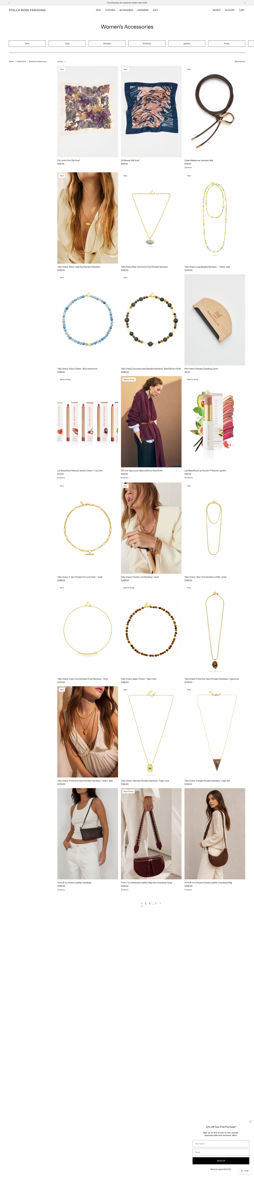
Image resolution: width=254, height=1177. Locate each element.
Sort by (60, 61)
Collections (21, 61)
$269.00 (125, 372)
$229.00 (188, 886)
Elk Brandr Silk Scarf (130, 160)
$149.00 (61, 372)
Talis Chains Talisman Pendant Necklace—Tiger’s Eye (145, 781)
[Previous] (9, 2)
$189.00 (124, 682)
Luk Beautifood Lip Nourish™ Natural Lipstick (205, 471)
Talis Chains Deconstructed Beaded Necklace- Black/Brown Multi (151, 369)
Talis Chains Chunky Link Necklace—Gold (140, 577)
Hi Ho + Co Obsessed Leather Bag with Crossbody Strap (146, 883)
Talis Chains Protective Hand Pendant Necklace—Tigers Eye (211, 679)
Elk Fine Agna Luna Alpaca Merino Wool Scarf (142, 471)
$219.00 (188, 784)
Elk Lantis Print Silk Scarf (68, 160)
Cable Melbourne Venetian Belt (198, 160)
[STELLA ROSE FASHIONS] (27, 10)
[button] (155, 10)
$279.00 (188, 270)
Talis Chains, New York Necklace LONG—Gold (205, 577)
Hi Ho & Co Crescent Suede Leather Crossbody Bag (208, 883)
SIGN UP (221, 1161)
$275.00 (61, 682)
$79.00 (187, 164)
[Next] (244, 2)
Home (11, 61)
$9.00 (187, 372)
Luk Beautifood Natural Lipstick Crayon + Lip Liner (80, 471)
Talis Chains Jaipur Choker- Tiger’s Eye (138, 679)
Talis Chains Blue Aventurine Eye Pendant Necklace (144, 267)
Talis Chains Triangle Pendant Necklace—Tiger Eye (207, 781)
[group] (127, 3)
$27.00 (60, 474)
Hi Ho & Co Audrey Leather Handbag (74, 883)
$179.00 (61, 270)
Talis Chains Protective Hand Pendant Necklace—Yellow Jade (85, 781)
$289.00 (125, 580)
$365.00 (188, 580)
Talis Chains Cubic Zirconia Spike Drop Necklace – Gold (82, 679)
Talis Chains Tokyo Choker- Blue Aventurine (77, 369)
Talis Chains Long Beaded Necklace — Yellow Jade (207, 267)
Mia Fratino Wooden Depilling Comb (201, 369)
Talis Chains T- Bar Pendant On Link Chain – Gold (79, 577)
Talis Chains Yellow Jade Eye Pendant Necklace (78, 267)
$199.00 (61, 886)
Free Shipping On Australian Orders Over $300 (127, 3)
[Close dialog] (250, 1121)
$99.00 (60, 164)
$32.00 (187, 474)
